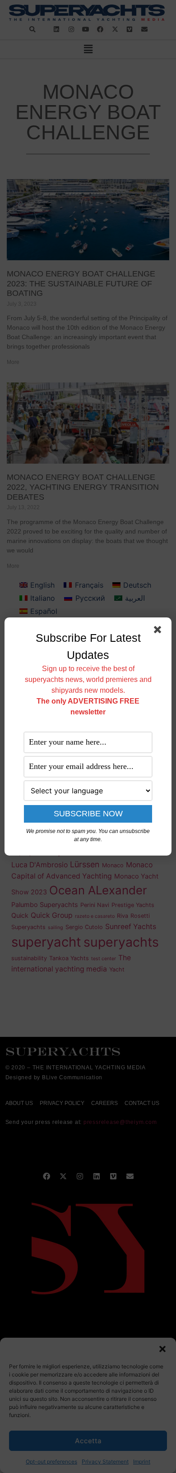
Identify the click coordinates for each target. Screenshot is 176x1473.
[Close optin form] (159, 631)
